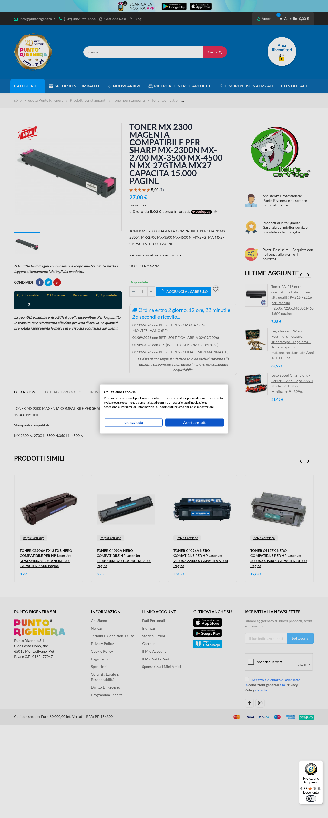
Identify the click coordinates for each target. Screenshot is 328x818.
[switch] (311, 798)
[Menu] (320, 763)
